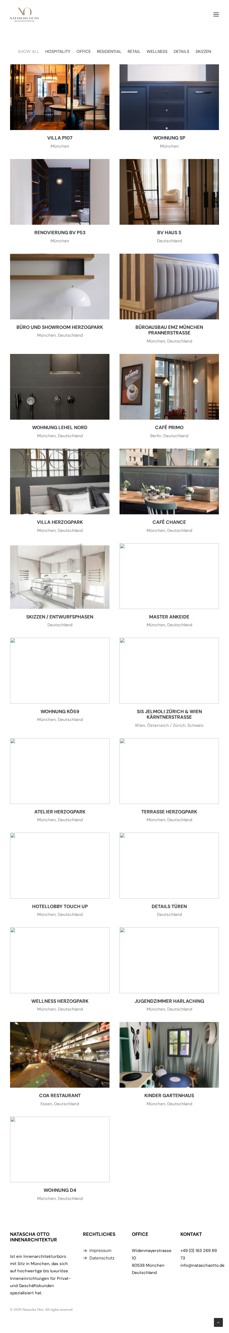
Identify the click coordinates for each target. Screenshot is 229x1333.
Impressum (100, 1250)
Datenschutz (102, 1258)
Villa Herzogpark (60, 522)
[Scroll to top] (218, 1322)
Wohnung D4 (60, 1190)
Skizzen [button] (203, 51)
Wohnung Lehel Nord (59, 427)
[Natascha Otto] (24, 14)
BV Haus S (169, 232)
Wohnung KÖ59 (59, 711)
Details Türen (169, 906)
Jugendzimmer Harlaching (169, 1001)
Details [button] (181, 51)
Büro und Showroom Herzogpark (59, 327)
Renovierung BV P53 (59, 232)
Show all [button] (28, 51)
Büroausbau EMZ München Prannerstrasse (169, 330)
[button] (216, 14)
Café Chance (169, 522)
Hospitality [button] (57, 51)
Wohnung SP (169, 138)
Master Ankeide (169, 617)
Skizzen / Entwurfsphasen (59, 617)
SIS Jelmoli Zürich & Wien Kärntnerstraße (169, 714)
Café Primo (169, 427)
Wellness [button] (157, 51)
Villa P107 (59, 138)
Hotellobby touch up (60, 906)
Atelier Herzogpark (59, 812)
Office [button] (84, 51)
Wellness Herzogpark (60, 1001)
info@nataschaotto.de (202, 1265)
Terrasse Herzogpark (169, 812)
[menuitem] (28, 51)
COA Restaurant (60, 1095)
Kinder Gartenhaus (169, 1095)
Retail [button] (134, 51)
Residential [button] (109, 51)
